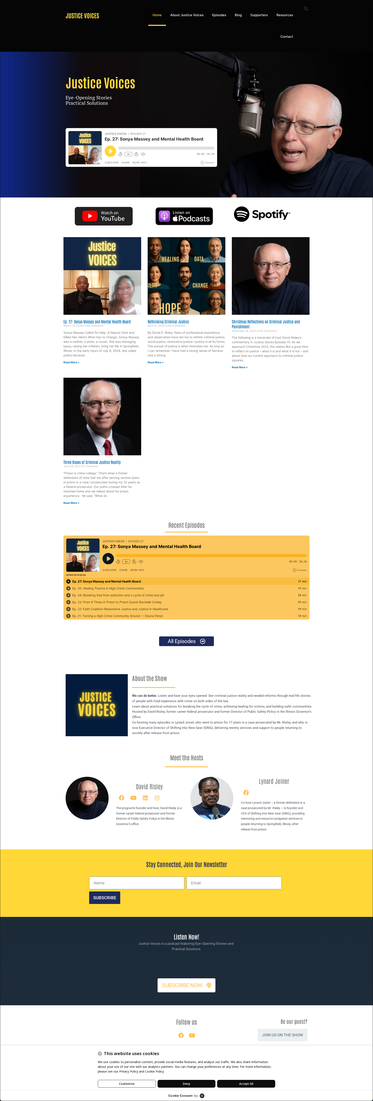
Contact (286, 36)
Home (157, 15)
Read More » (71, 362)
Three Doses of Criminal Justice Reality (92, 462)
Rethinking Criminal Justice (168, 321)
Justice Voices (82, 15)
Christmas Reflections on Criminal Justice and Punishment (266, 324)
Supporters (259, 15)
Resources (285, 15)
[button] (306, 8)
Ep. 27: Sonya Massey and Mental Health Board (97, 321)
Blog (238, 15)
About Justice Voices (187, 15)
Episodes (219, 15)
